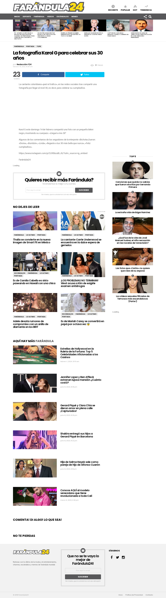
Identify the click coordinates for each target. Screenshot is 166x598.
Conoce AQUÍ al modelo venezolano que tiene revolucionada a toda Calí (76, 493)
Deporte (27, 16)
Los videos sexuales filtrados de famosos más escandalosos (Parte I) (132, 299)
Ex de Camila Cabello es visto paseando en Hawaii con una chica (34, 282)
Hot (135, 10)
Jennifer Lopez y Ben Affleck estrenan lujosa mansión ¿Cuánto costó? (80, 380)
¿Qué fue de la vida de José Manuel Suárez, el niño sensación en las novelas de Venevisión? (132, 240)
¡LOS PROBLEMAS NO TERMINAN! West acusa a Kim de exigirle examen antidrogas (79, 283)
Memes (74, 16)
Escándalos (63, 16)
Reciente (113, 10)
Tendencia (146, 10)
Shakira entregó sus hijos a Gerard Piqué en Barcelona (76, 435)
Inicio (17, 16)
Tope (39, 46)
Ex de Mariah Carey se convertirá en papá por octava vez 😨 (82, 322)
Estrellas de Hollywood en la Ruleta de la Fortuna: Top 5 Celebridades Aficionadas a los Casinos (79, 353)
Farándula (39, 16)
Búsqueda (150, 17)
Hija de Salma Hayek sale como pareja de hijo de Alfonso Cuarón (80, 463)
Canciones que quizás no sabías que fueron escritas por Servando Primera (132, 184)
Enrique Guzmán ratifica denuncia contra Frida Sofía (93, 34)
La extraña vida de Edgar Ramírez (132, 212)
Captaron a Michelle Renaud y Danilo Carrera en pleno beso (118, 34)
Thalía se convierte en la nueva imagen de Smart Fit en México (31, 241)
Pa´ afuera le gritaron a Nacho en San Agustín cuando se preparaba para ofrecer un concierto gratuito (24, 36)
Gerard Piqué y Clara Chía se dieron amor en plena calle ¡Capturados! (77, 408)
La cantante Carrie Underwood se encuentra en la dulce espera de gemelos (81, 242)
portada (30, 46)
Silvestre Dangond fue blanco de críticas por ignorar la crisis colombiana (46, 35)
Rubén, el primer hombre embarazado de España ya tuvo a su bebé (70, 34)
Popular (125, 10)
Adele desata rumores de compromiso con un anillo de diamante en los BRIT (30, 324)
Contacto (149, 595)
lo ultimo (30, 235)
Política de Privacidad (134, 595)
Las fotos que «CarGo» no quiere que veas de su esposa (133, 269)
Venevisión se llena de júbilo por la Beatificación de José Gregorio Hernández (141, 35)
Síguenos (145, 17)
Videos (50, 16)
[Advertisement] (59, 109)
